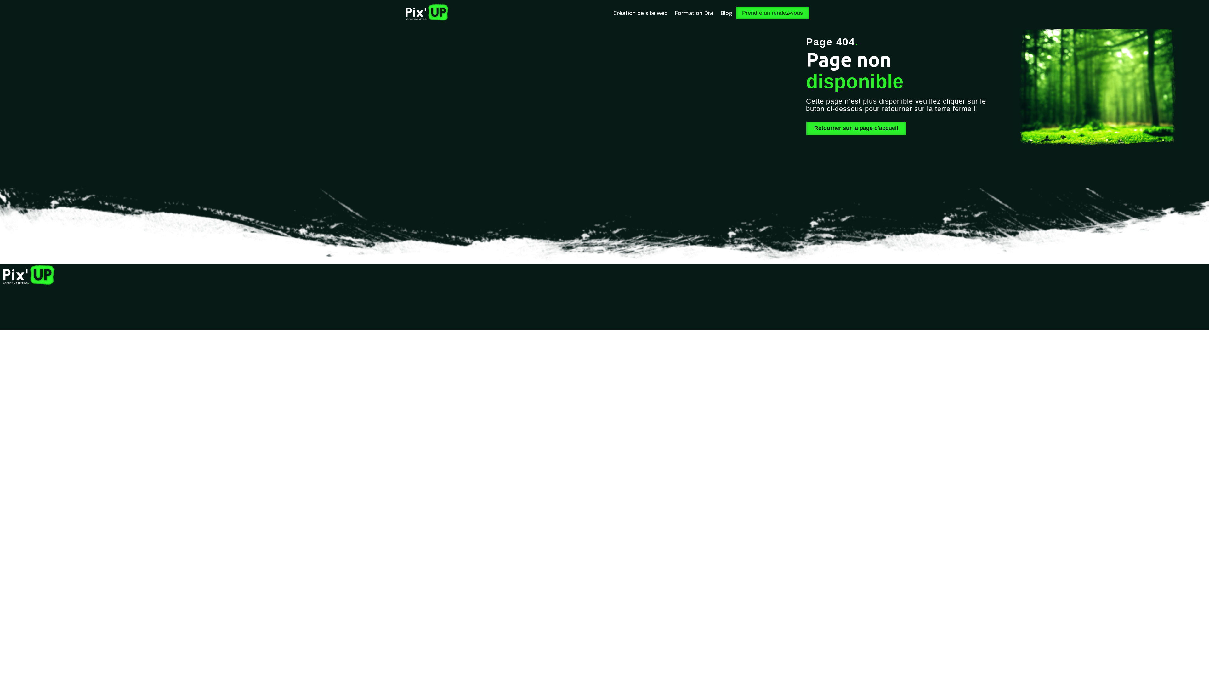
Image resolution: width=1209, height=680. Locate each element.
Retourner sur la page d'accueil (856, 128)
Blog (726, 13)
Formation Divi (694, 13)
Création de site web (640, 13)
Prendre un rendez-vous (772, 13)
